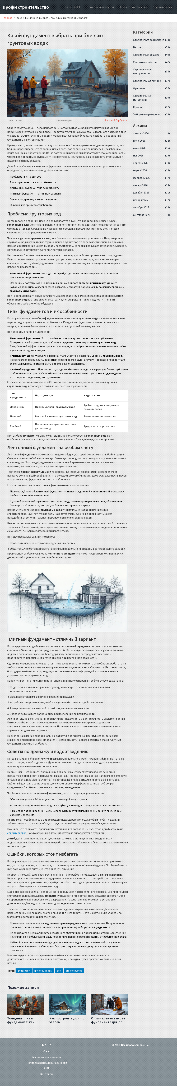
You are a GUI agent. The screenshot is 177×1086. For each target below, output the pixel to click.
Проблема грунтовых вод (25, 177)
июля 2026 (151, 141)
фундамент (23, 971)
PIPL (46, 1068)
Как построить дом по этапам (66, 1020)
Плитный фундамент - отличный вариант (35, 194)
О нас (46, 1051)
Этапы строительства (133, 7)
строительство (16, 833)
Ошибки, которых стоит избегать (31, 205)
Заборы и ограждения (151, 114)
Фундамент (151, 88)
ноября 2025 (151, 200)
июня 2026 (151, 148)
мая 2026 (151, 156)
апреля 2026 (151, 163)
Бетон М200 (72, 7)
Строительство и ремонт (151, 40)
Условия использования (46, 1057)
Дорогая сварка (162, 7)
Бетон (151, 47)
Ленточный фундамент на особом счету (34, 188)
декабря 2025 (151, 193)
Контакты (46, 1074)
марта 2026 (151, 170)
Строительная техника (151, 81)
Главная (7, 18)
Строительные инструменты (151, 71)
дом (59, 971)
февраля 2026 (151, 178)
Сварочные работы (151, 62)
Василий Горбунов (116, 120)
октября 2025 (151, 207)
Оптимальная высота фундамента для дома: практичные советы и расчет (109, 1020)
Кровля (151, 107)
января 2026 (151, 185)
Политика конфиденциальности (46, 1063)
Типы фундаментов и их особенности (33, 182)
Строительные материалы (151, 98)
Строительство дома (151, 55)
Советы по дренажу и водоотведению (33, 199)
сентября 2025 (151, 215)
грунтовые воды (43, 971)
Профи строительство (26, 7)
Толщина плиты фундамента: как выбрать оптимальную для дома (21, 1020)
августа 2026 (151, 133)
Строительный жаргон (100, 7)
